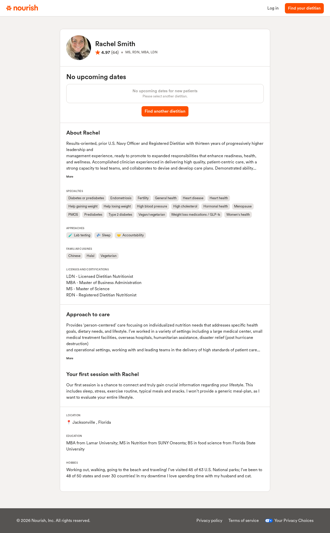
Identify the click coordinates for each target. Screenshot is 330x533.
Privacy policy (209, 520)
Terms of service (243, 520)
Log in (273, 8)
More (69, 176)
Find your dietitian (304, 8)
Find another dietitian (165, 111)
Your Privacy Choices (294, 520)
